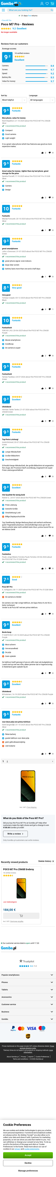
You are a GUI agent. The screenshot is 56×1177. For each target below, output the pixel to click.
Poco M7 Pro (6, 20)
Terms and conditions (20, 1059)
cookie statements (31, 1149)
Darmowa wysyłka (16, 921)
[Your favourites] (47, 4)
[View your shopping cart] (52, 4)
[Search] (52, 10)
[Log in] (42, 4)
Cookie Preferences (42, 1057)
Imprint (30, 1057)
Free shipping (31, 807)
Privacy (23, 1057)
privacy (17, 1149)
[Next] (52, 761)
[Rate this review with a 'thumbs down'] (50, 153)
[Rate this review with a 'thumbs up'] (42, 153)
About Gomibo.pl (13, 1057)
